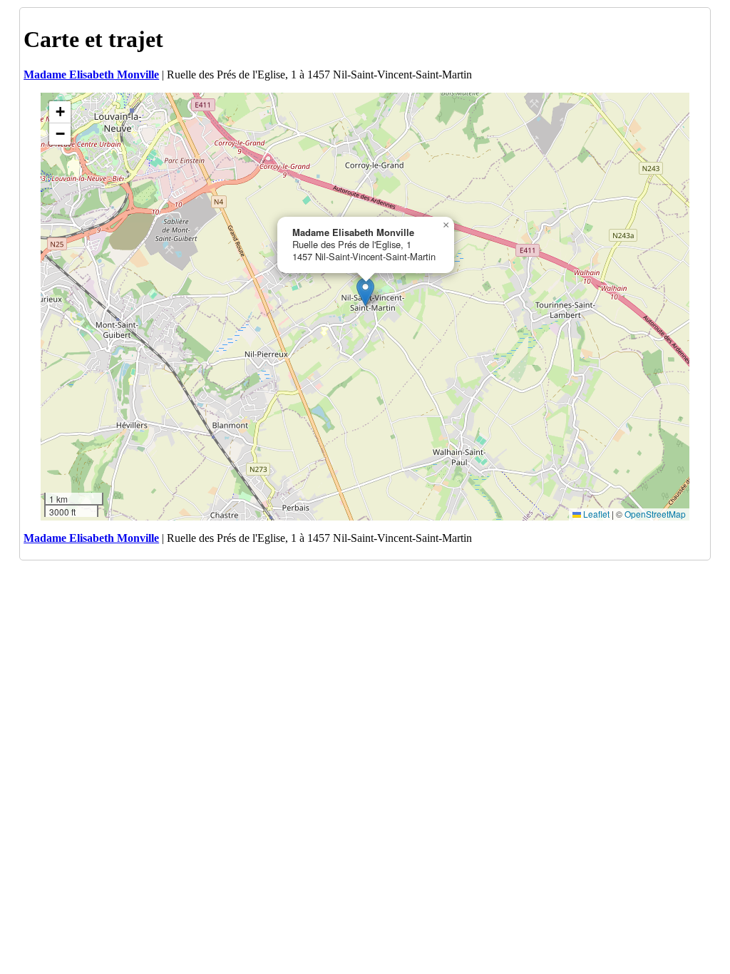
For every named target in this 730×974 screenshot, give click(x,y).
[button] (365, 292)
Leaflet (595, 514)
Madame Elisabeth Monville (91, 74)
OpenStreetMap (655, 514)
